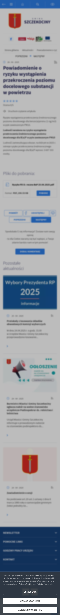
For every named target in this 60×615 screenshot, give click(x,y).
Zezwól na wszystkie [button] (30, 609)
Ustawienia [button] (30, 591)
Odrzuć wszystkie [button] (30, 600)
